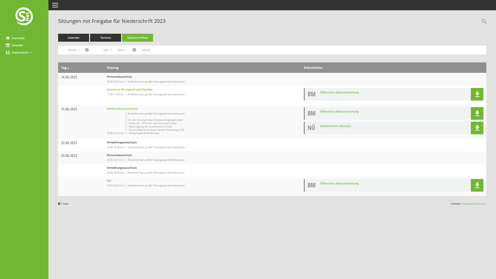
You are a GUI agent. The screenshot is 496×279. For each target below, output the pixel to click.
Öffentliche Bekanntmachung (339, 92)
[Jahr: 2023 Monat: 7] (134, 49)
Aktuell (146, 50)
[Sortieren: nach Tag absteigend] (68, 67)
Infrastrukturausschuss (122, 108)
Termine (105, 38)
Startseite (18, 38)
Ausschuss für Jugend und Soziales (129, 89)
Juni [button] (106, 50)
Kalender (17, 45)
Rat (109, 180)
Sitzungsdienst (474, 203)
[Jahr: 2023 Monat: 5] (86, 49)
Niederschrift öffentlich (335, 126)
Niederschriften (137, 38)
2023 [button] (121, 50)
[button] (24, 52)
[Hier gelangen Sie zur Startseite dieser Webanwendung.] (24, 17)
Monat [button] (72, 50)
